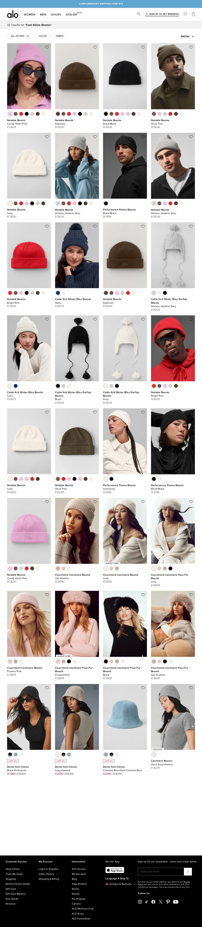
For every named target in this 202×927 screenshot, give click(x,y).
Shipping (11, 879)
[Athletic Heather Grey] (32, 114)
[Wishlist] (185, 14)
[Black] (165, 293)
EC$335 (155, 309)
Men (43, 14)
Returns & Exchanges (18, 883)
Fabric (60, 36)
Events (76, 893)
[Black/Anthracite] (10, 755)
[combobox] (176, 36)
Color (43, 36)
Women (29, 14)
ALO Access (79, 869)
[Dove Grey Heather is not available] (154, 755)
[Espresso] (38, 114)
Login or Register (48, 869)
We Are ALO (79, 874)
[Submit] (188, 871)
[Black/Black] (27, 114)
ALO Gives (78, 913)
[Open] (192, 36)
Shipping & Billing (49, 879)
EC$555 (59, 581)
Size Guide (12, 898)
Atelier (71, 14)
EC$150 (11, 773)
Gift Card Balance (16, 893)
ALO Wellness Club (83, 908)
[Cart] (193, 14)
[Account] (146, 14)
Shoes (56, 14)
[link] (164, 14)
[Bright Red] (21, 114)
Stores (75, 889)
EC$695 (155, 585)
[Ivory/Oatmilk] (21, 755)
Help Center (13, 869)
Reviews (10, 903)
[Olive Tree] (16, 114)
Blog (74, 879)
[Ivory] (43, 114)
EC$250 (21, 773)
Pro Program (79, 898)
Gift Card (11, 889)
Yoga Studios (79, 883)
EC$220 (11, 127)
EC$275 (59, 306)
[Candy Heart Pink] (10, 114)
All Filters (17, 36)
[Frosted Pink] (63, 568)
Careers (76, 903)
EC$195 (107, 216)
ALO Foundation (81, 918)
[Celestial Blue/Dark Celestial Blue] (16, 755)
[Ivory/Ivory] (106, 479)
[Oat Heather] (58, 568)
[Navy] (58, 293)
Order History (46, 874)
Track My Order (14, 874)
